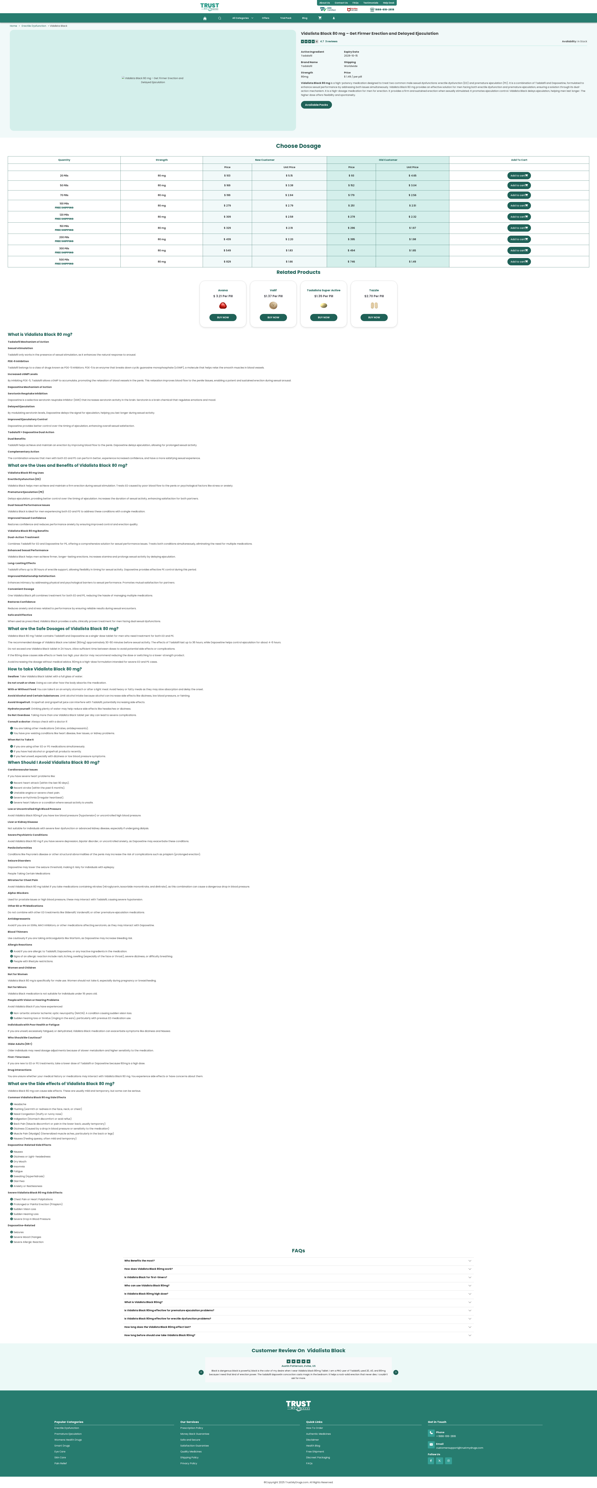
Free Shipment (315, 1451)
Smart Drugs (62, 1445)
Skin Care (60, 1457)
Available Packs (316, 105)
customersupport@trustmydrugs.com (459, 1448)
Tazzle (374, 290)
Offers (265, 18)
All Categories (240, 18)
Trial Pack (285, 18)
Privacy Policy (188, 1463)
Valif (273, 290)
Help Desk (388, 2)
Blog (304, 18)
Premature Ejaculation (68, 1434)
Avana (223, 290)
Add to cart (518, 175)
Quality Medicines (191, 1451)
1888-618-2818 (384, 9)
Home (13, 26)
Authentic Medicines (318, 1434)
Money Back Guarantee (194, 1434)
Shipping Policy (189, 1457)
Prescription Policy (191, 1428)
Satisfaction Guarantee (194, 1445)
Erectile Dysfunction (34, 26)
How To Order (314, 1428)
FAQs (309, 1463)
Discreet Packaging (318, 1457)
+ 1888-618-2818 (446, 1436)
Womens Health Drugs (68, 1440)
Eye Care (59, 1451)
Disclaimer (312, 1440)
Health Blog (313, 1445)
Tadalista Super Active (323, 290)
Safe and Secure (190, 1440)
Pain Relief (60, 1463)
